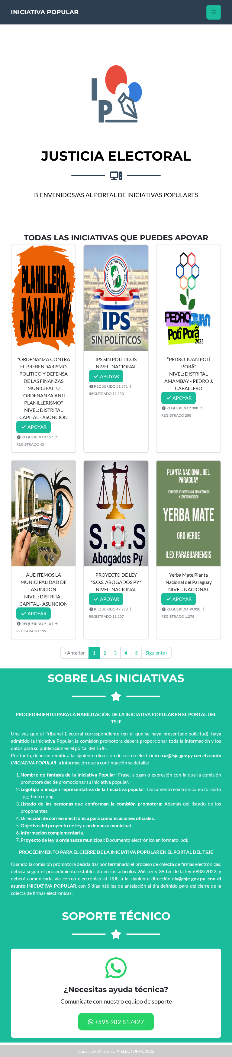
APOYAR (37, 427)
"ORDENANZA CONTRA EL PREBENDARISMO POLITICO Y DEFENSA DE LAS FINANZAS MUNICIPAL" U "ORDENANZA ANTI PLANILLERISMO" (43, 380)
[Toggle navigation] (213, 12)
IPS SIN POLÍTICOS (116, 359)
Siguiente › (156, 652)
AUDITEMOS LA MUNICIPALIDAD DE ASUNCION (43, 582)
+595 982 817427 (118, 1021)
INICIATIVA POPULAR (45, 12)
